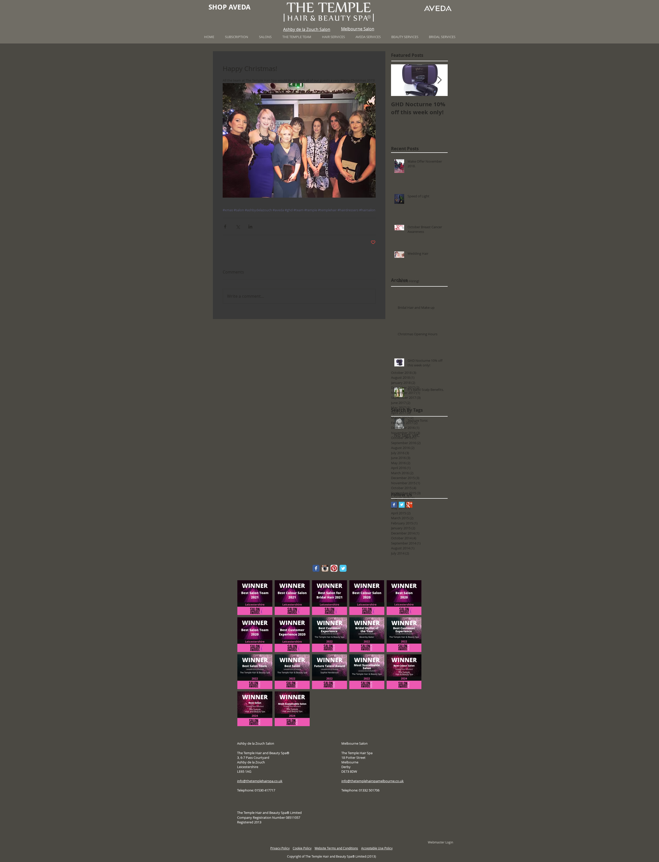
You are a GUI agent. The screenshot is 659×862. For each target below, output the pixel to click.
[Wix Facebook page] (316, 568)
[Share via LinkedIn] (250, 226)
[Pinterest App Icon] (334, 568)
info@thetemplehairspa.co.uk (259, 781)
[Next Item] (439, 80)
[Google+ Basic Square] (409, 505)
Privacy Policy (280, 848)
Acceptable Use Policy (377, 848)
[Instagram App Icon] (325, 568)
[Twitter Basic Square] (402, 505)
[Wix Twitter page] (343, 568)
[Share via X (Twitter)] (237, 226)
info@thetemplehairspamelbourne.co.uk (372, 781)
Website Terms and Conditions (336, 848)
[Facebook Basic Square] (394, 505)
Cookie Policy (302, 848)
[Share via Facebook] (225, 226)
